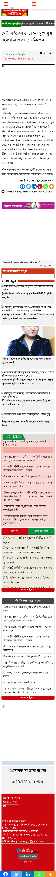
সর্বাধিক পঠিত (41, 531)
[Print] (50, 53)
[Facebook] (22, 186)
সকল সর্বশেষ (27, 590)
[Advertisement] (28, 237)
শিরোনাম (46, 192)
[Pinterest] (40, 186)
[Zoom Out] (44, 53)
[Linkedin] (34, 186)
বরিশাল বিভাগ (27, 192)
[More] (51, 186)
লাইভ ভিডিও (13, 437)
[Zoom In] (41, 53)
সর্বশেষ (14, 531)
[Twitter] (28, 186)
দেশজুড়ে (17, 192)
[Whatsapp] (45, 186)
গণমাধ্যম (10, 192)
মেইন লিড (38, 192)
